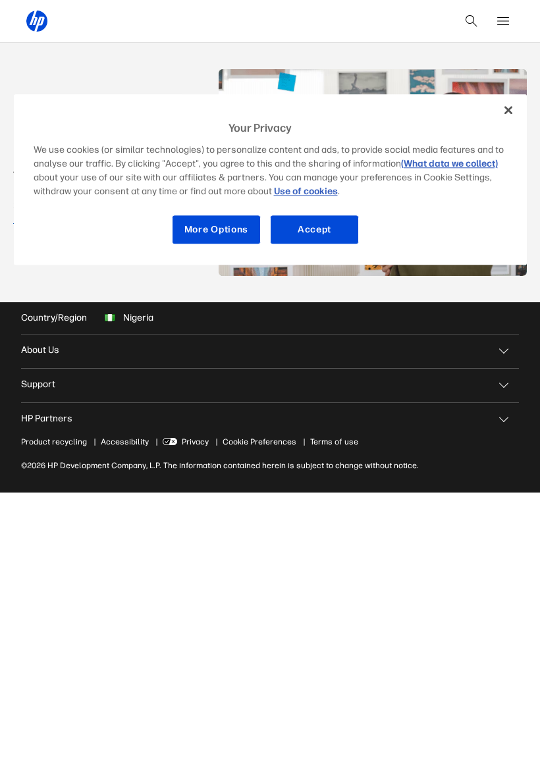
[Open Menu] (503, 21)
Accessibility (125, 441)
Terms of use (334, 441)
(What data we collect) (449, 163)
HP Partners (46, 418)
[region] (270, 179)
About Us (40, 350)
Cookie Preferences (259, 441)
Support (38, 384)
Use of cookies (306, 191)
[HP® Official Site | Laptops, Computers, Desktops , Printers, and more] (37, 21)
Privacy (195, 441)
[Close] (508, 109)
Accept (314, 229)
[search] (471, 21)
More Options (216, 229)
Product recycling (54, 441)
